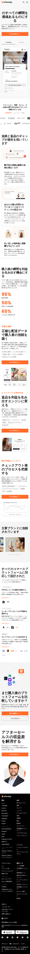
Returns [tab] (21, 42)
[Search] (23, 2)
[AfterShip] (7, 2)
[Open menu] (27, 2)
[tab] (9, 554)
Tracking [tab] (8, 42)
